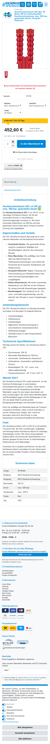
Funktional (10, 719)
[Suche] (22, 4)
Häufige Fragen (8, 591)
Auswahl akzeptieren (25, 733)
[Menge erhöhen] (13, 142)
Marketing (10, 713)
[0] (40, 4)
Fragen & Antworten (9, 575)
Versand (5, 589)
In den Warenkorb (30, 143)
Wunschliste (6, 595)
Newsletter (6, 600)
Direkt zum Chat (25, 555)
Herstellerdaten (8, 571)
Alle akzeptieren (25, 727)
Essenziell (10, 704)
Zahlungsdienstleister (15, 710)
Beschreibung (10, 182)
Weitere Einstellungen (10, 722)
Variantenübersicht (12, 190)
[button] (13, 166)
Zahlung (5, 586)
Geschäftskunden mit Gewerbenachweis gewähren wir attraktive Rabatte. (26, 87)
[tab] (25, 182)
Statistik (9, 707)
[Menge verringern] (13, 146)
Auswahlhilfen (7, 573)
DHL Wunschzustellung (15, 716)
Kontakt (5, 598)
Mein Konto (6, 593)
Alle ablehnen (25, 739)
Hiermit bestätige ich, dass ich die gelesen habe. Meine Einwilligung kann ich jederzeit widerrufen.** (25, 679)
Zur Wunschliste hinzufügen (26, 152)
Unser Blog (6, 584)
